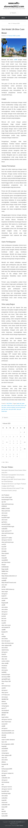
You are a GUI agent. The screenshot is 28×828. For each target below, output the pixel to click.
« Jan (3, 462)
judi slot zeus (5, 409)
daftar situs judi (11, 405)
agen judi (19, 403)
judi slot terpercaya (20, 407)
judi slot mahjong (11, 407)
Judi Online (9, 403)
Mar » (7, 462)
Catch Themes (19, 825)
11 (7, 442)
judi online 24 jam (19, 405)
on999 (15, 59)
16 (24, 442)
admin (18, 35)
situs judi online (12, 409)
